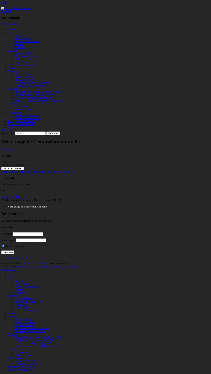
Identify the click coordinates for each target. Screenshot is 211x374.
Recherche (6, 130)
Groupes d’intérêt (24, 53)
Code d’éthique (22, 38)
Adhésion (13, 103)
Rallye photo (21, 59)
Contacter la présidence (27, 115)
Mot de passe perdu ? (19, 258)
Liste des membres (24, 79)
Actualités (20, 47)
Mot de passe (8, 240)
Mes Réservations (24, 74)
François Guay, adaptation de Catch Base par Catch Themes (47, 266)
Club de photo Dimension (34, 263)
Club (10, 32)
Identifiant (6, 233)
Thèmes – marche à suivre (28, 56)
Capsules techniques (25, 77)
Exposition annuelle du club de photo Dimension (40, 100)
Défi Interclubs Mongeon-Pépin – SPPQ (36, 97)
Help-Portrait (21, 62)
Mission (19, 35)
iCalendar (44, 171)
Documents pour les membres (30, 85)
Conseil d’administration (27, 41)
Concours (13, 88)
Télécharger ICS (9, 171)
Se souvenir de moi (15, 246)
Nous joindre (14, 112)
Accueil (12, 29)
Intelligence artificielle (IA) (22, 121)
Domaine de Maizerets (13, 197)
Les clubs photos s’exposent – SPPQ (34, 94)
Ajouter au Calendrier (13, 168)
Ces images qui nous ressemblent (32, 82)
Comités (19, 44)
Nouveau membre (24, 106)
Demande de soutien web (28, 118)
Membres (13, 71)
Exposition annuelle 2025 (21, 124)
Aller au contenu (10, 24)
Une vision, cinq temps (26, 65)
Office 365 (55, 171)
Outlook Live (69, 171)
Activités (12, 50)
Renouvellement (23, 109)
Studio (11, 68)
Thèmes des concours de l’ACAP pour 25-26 (38, 91)
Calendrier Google (28, 171)
